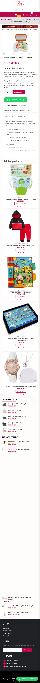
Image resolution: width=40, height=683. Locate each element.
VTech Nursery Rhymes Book (20, 292)
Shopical (15, 681)
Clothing (25, 243)
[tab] (9, 116)
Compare (23, 105)
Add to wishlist (12, 105)
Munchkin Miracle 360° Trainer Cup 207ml (21, 199)
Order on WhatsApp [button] (17, 100)
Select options (21, 203)
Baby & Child (14, 29)
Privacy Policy (7, 636)
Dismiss (29, 22)
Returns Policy (7, 630)
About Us (6, 628)
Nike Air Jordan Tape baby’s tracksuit (21, 245)
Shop (7, 29)
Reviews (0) (21, 116)
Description (9, 116)
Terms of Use (7, 633)
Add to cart (19, 92)
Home (3, 29)
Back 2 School (25, 110)
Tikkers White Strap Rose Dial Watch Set (21, 387)
